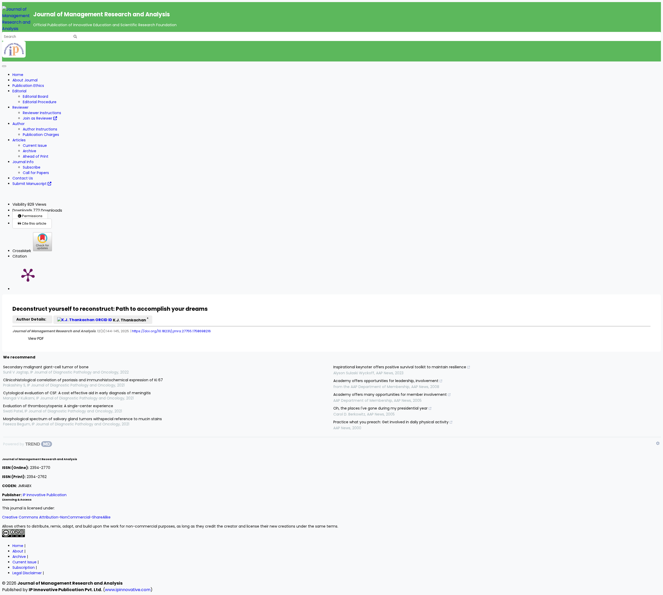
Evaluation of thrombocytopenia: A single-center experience (58, 406)
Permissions (31, 215)
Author (18, 123)
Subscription (23, 567)
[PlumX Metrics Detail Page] (28, 274)
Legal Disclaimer (27, 573)
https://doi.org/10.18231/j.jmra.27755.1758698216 (171, 331)
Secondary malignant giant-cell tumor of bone (46, 367)
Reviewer (20, 107)
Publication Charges (41, 134)
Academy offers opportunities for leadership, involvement (385, 380)
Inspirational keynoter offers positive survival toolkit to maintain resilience (399, 367)
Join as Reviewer (38, 118)
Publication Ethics (28, 85)
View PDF (36, 338)
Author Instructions (40, 129)
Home (17, 74)
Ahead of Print (35, 156)
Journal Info (23, 161)
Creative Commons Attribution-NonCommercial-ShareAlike (56, 517)
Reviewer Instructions (42, 112)
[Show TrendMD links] (658, 443)
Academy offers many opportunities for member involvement (390, 394)
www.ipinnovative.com (127, 590)
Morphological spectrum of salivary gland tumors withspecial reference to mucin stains (82, 419)
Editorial (19, 91)
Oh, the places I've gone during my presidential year (380, 408)
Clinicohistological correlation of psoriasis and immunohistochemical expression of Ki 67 (83, 380)
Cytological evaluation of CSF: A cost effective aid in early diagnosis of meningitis (77, 393)
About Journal (25, 80)
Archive (29, 151)
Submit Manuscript (30, 183)
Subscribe (31, 167)
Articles (19, 140)
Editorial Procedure (39, 102)
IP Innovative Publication (45, 494)
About (17, 551)
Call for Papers (36, 172)
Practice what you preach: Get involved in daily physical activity (391, 422)
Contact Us (22, 178)
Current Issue (35, 145)
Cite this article (33, 223)
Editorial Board (35, 96)
